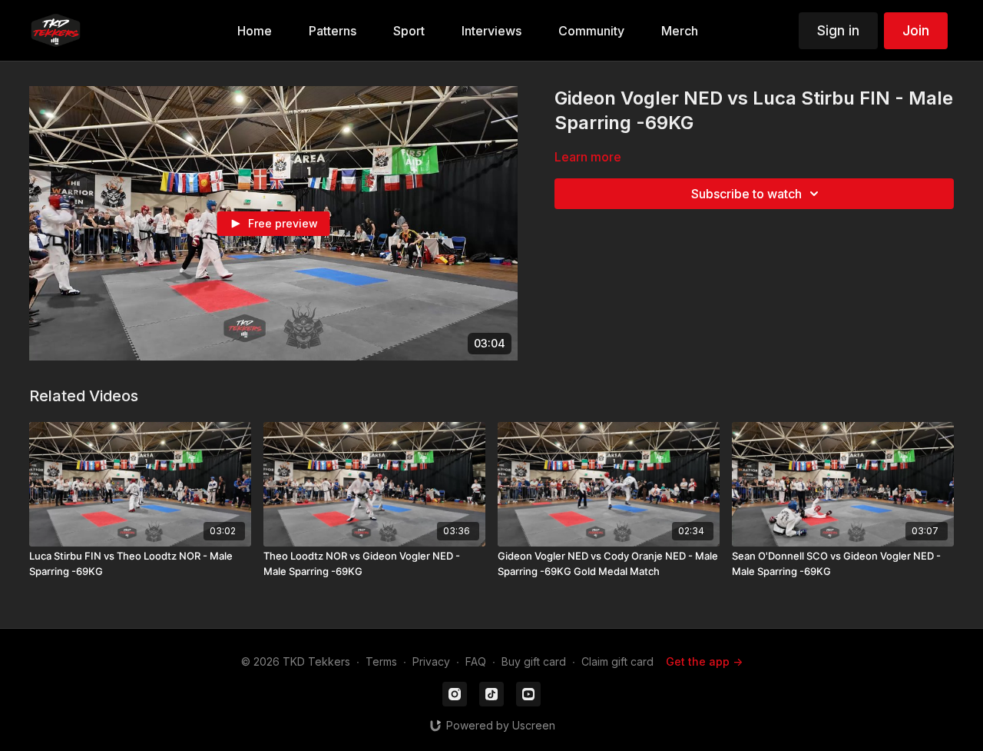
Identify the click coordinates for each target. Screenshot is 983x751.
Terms (381, 661)
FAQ (475, 661)
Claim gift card (617, 661)
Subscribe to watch (746, 193)
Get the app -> (704, 661)
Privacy (431, 661)
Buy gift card (533, 661)
